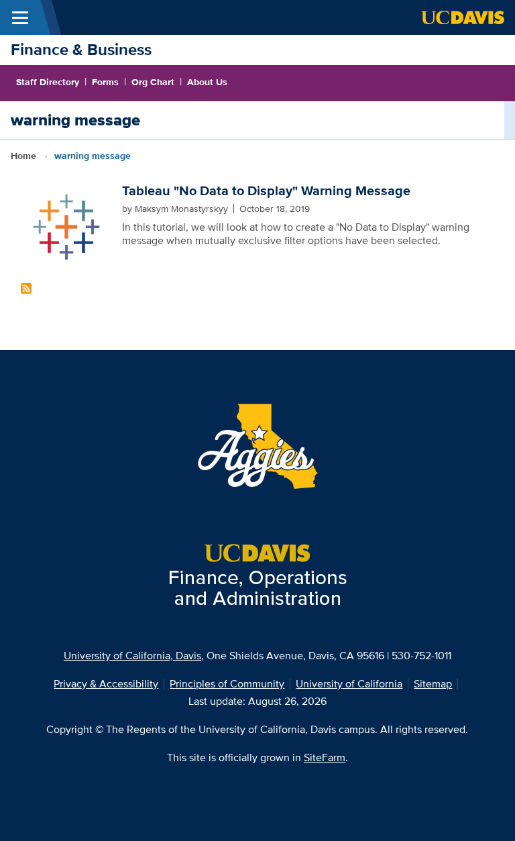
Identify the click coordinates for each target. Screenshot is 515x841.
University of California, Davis (132, 655)
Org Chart (152, 82)
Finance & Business (81, 49)
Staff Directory (47, 82)
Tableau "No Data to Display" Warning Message (266, 190)
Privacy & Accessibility (106, 683)
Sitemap (433, 683)
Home (23, 155)
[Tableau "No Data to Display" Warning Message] (66, 226)
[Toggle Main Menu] (20, 17)
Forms (105, 82)
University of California (349, 683)
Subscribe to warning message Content (26, 288)
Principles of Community (227, 683)
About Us (207, 82)
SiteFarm (324, 757)
